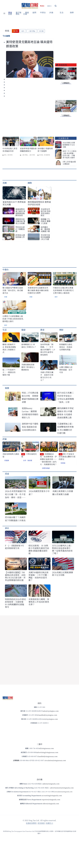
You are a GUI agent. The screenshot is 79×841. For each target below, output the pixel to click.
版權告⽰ (49, 823)
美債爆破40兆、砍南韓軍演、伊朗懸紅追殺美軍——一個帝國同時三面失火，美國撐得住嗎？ (48, 459)
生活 (4, 329)
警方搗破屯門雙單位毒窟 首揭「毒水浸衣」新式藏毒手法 (12, 290)
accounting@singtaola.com (51, 795)
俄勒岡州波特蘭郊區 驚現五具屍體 (20, 221)
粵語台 (42, 6)
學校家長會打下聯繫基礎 (20, 229)
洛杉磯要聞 (47, 155)
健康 (23, 329)
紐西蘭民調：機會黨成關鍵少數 (45, 229)
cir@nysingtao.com (50, 719)
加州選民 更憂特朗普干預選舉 (45, 149)
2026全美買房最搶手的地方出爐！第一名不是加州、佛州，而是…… (15, 494)
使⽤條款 (41, 823)
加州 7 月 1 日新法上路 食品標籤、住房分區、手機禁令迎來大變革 (69, 154)
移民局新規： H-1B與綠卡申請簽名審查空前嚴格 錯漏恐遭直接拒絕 (38, 549)
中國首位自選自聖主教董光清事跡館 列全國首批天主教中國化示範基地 (63, 290)
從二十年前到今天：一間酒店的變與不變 (8, 372)
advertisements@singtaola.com (62, 788)
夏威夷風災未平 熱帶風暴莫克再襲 (14, 203)
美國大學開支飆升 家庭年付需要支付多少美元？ (46, 376)
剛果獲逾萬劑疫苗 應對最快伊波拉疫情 (39, 203)
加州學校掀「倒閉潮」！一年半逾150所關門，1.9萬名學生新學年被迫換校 (47, 349)
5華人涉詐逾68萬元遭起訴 (69, 163)
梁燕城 (63, 463)
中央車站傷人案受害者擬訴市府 (9, 149)
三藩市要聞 (32, 155)
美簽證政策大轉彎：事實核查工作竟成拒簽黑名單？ (38, 602)
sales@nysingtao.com (50, 711)
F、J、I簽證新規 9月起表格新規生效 (14, 546)
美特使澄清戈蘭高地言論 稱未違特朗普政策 (29, 44)
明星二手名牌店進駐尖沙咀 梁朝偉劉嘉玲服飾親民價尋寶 (30, 397)
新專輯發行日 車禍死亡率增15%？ (28, 345)
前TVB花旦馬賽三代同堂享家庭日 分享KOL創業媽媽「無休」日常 (65, 397)
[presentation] (29, 64)
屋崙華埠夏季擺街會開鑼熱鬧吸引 (28, 149)
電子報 (18, 12)
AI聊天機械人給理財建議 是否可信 (65, 370)
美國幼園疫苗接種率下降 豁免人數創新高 (28, 367)
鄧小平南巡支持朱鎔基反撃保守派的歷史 (67, 457)
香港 (5, 297)
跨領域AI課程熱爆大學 (20, 236)
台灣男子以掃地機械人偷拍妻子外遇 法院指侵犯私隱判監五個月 (12, 319)
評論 (4, 438)
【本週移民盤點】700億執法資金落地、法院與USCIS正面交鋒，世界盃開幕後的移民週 (15, 576)
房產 (10, 14)
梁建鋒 (6, 460)
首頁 (10, 12)
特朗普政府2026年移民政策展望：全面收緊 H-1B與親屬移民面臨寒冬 (15, 603)
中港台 (43, 12)
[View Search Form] (56, 6)
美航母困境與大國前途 (10, 455)
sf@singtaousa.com (46, 748)
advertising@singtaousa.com (47, 752)
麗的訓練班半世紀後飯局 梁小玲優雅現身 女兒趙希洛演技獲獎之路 (65, 413)
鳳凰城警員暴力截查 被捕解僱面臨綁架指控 (20, 212)
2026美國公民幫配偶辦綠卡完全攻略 (69, 144)
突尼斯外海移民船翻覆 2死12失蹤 (45, 237)
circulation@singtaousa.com (55, 760)
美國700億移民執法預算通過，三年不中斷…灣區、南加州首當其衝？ (38, 576)
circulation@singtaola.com (63, 792)
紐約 (5, 155)
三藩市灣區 (24, 155)
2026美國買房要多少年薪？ (39, 493)
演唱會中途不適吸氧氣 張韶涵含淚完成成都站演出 (30, 426)
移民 (18, 14)
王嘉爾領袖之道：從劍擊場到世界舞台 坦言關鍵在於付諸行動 (65, 428)
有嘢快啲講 (46, 468)
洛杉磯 (41, 155)
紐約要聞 (10, 155)
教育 (42, 329)
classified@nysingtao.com (47, 715)
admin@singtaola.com (51, 784)
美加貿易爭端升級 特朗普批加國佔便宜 (45, 212)
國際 (34, 12)
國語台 (49, 6)
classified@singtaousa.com (47, 756)
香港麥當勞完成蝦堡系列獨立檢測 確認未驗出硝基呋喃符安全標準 (38, 290)
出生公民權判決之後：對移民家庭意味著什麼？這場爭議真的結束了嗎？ (62, 549)
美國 (27, 12)
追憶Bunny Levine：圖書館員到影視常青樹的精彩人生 (30, 413)
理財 (61, 329)
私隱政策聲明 (31, 823)
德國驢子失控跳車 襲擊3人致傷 (45, 221)
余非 (24, 460)
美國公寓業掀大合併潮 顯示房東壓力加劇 (63, 493)
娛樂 (72, 12)
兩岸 (56, 297)
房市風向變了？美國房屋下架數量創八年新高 (15, 519)
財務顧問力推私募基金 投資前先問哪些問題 (65, 347)
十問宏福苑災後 (29, 455)
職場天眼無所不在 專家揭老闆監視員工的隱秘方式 (9, 348)
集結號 (29, 460)
